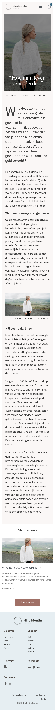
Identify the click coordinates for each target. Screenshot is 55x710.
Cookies (43, 699)
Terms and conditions (20, 695)
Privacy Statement (39, 695)
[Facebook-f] (5, 683)
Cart (29, 637)
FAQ (29, 644)
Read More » (8, 589)
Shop (6, 641)
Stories (14, 95)
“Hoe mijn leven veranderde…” (21, 568)
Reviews (7, 644)
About (6, 648)
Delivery (31, 648)
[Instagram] (10, 683)
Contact (31, 652)
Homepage (8, 637)
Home (6, 95)
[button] (40, 6)
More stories (27, 530)
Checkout (31, 641)
